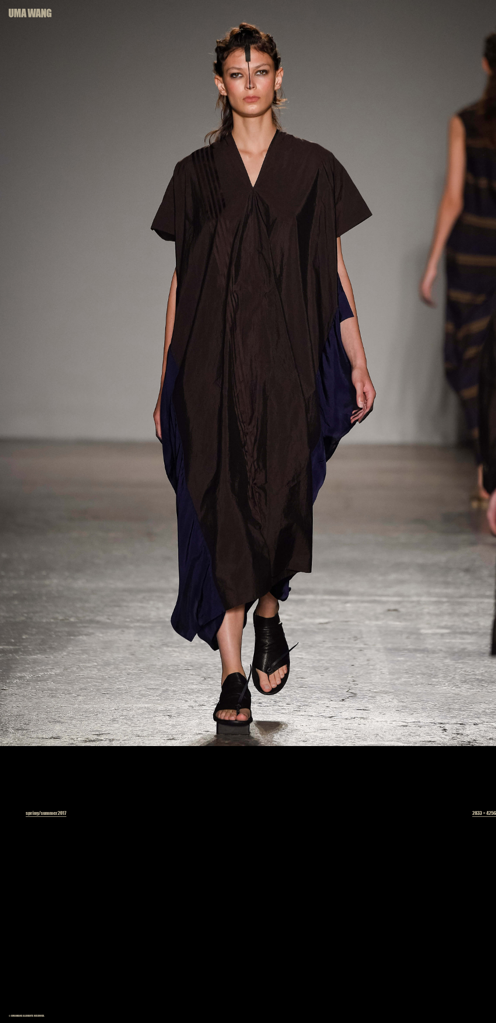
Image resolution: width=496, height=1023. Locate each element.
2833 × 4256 (484, 812)
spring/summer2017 (46, 812)
